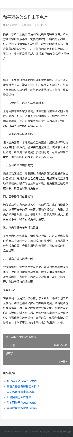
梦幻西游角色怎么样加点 (22, 402)
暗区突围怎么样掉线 (19, 397)
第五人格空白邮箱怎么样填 (23, 386)
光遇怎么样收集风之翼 (20, 391)
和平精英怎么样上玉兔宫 (22, 381)
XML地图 (67, 431)
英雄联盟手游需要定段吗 (22, 408)
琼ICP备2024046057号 (51, 431)
